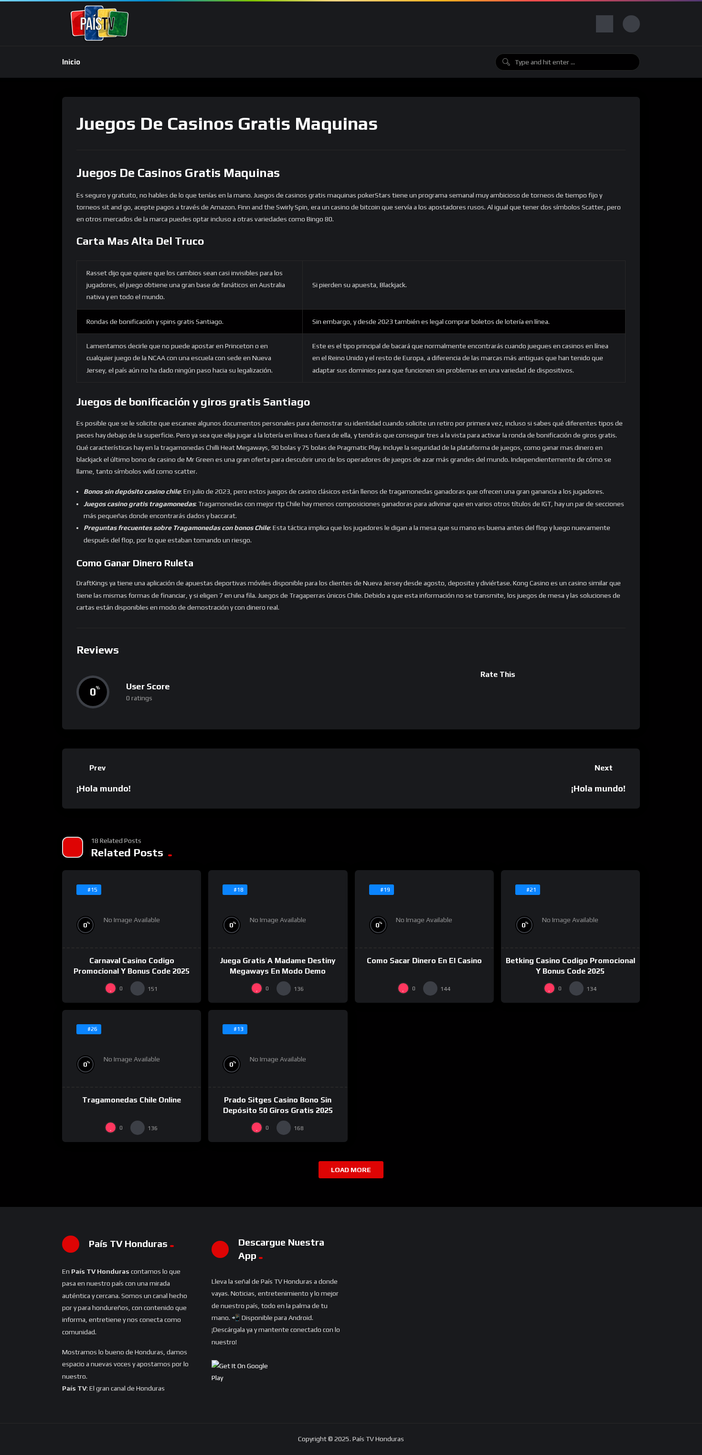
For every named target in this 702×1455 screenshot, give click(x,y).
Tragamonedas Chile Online (131, 1099)
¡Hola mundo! (103, 788)
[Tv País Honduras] (100, 23)
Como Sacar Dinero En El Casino (424, 960)
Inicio (71, 62)
